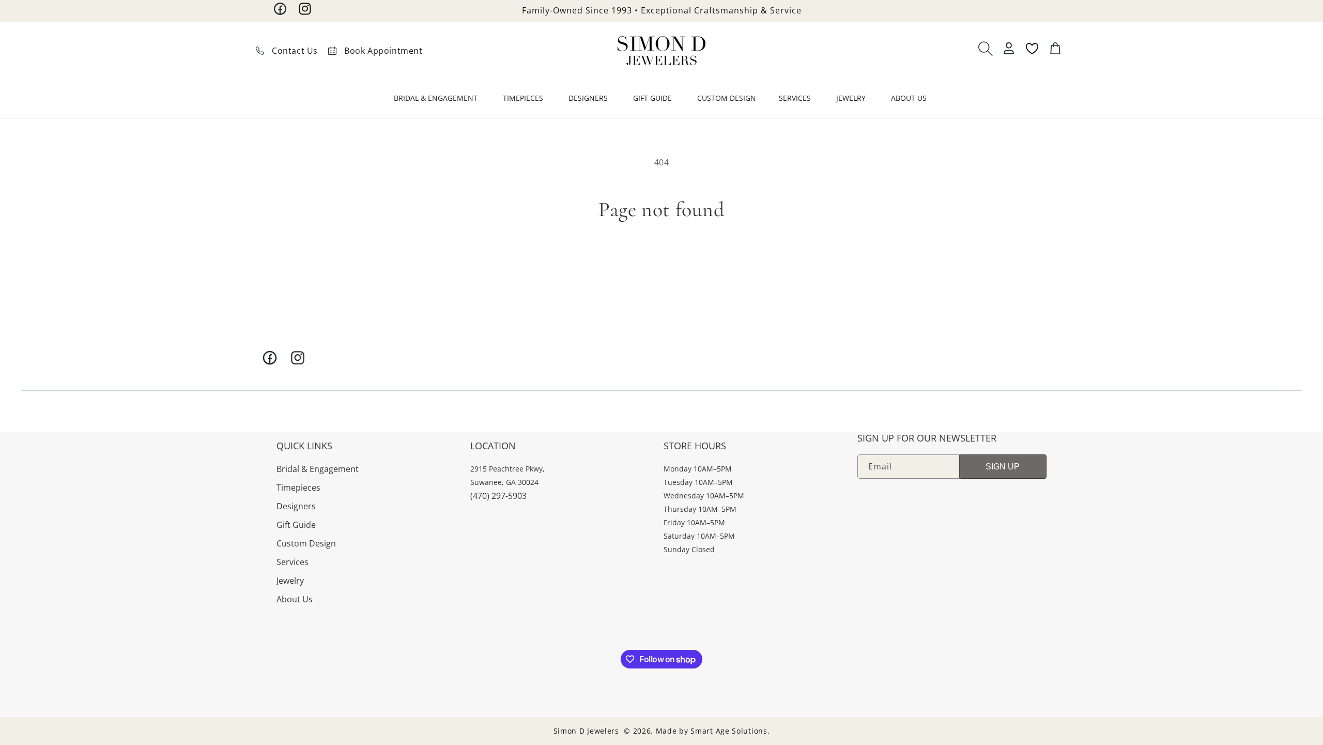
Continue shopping (662, 259)
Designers (296, 506)
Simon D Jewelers (586, 731)
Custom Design (306, 543)
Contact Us (295, 50)
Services (292, 562)
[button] (436, 100)
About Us (294, 599)
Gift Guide (296, 524)
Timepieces (298, 487)
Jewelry (290, 580)
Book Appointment (383, 50)
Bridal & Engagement (317, 469)
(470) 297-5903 (498, 495)
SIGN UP (1003, 466)
